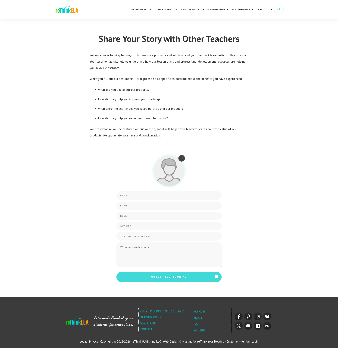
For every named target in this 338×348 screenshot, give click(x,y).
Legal (83, 341)
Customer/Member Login (242, 341)
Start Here (148, 323)
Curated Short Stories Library (162, 311)
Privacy (93, 341)
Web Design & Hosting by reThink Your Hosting (193, 341)
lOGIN (197, 323)
